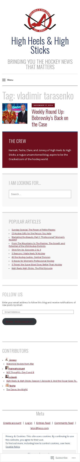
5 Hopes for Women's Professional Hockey (33, 261)
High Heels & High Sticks (40, 45)
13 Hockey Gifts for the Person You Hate (31, 233)
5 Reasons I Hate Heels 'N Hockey (28, 253)
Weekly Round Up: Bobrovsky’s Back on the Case (50, 117)
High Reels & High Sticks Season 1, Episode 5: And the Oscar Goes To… (41, 381)
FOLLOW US (12, 294)
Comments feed (63, 423)
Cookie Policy (13, 446)
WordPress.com (39, 428)
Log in (28, 423)
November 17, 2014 (43, 105)
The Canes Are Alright (17, 389)
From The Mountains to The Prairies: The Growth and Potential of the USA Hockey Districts (37, 244)
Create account (12, 423)
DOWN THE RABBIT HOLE (19, 321)
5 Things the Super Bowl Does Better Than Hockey (37, 264)
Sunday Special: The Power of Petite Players (33, 230)
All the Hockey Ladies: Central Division (31, 257)
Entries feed (43, 423)
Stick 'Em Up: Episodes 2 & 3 (26, 250)
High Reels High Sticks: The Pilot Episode (32, 268)
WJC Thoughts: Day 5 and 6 (20, 372)
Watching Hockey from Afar (20, 364)
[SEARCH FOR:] (40, 194)
